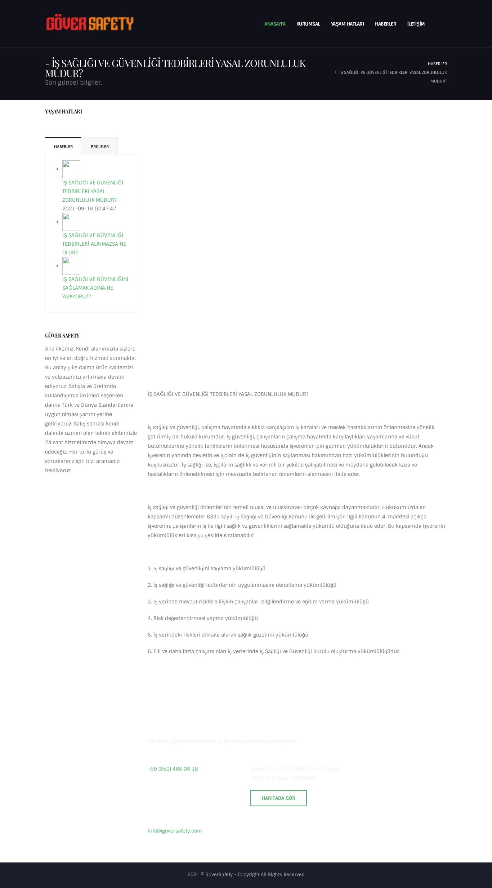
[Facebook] (256, 833)
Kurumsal (308, 24)
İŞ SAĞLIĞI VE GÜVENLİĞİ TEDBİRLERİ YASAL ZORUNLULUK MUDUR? (92, 191)
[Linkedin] (296, 833)
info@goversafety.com (175, 830)
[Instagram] (283, 833)
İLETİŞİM (416, 24)
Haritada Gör (278, 798)
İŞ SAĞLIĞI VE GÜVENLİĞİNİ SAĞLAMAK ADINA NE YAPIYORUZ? (95, 288)
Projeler (99, 146)
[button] (439, 24)
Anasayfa (274, 24)
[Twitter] (269, 833)
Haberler (385, 24)
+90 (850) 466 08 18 (173, 769)
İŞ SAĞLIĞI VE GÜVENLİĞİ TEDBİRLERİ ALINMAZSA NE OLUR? (94, 244)
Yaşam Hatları (347, 24)
